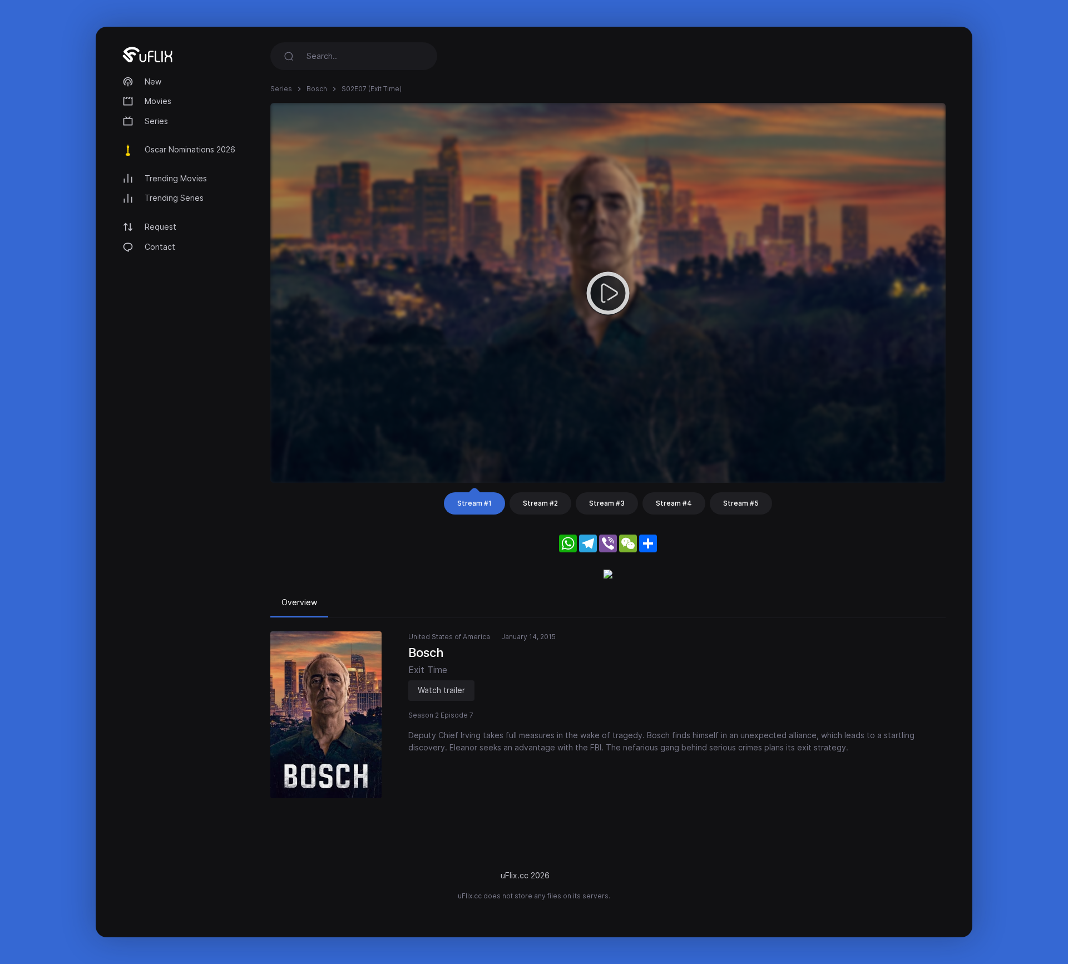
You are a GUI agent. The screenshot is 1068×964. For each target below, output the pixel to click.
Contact (160, 246)
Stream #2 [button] (540, 503)
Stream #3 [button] (607, 503)
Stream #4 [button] (674, 503)
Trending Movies (176, 178)
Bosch (316, 89)
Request (160, 226)
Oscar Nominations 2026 (190, 149)
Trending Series (174, 197)
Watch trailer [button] (441, 690)
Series (156, 121)
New (153, 81)
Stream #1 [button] (474, 503)
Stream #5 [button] (741, 503)
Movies (158, 101)
